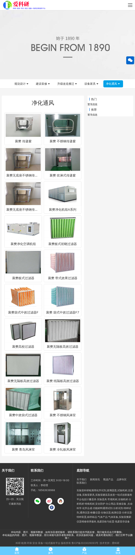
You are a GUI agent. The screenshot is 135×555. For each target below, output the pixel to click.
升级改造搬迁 (65, 83)
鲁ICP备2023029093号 (85, 542)
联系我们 (81, 482)
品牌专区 (122, 479)
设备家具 (90, 83)
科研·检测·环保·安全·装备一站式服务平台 (38, 542)
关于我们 (81, 479)
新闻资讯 (95, 479)
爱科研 (115, 542)
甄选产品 (108, 479)
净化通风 (111, 83)
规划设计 (20, 83)
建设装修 (41, 83)
